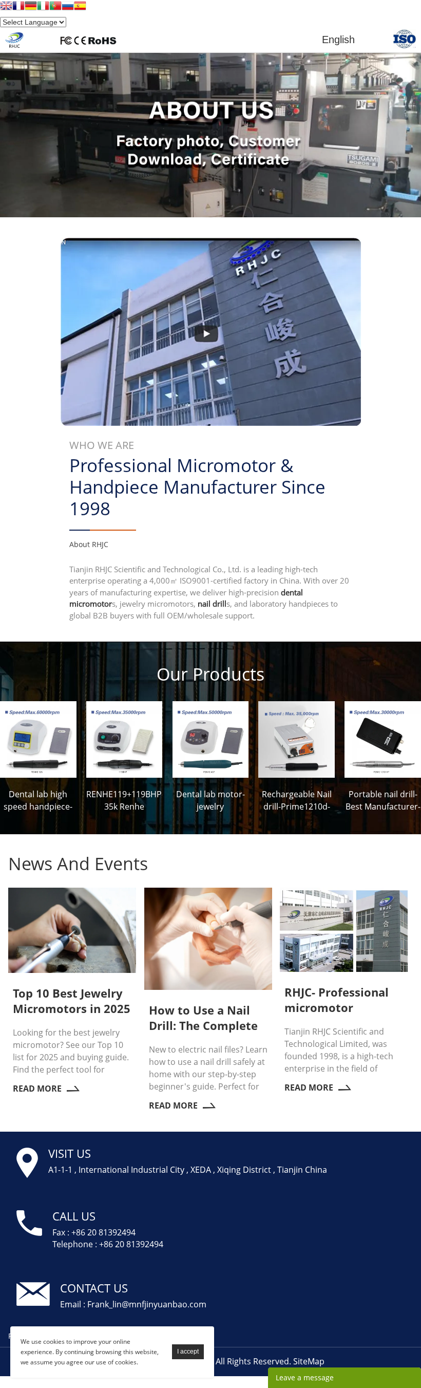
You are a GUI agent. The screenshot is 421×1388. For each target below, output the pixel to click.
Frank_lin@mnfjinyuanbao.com (146, 1304)
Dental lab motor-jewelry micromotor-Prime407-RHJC (210, 801)
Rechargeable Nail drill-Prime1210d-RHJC (297, 801)
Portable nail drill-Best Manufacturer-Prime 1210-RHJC (383, 801)
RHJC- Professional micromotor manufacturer (336, 999)
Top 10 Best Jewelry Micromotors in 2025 (71, 1000)
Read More (37, 1088)
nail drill (212, 603)
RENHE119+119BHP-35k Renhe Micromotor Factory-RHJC (124, 801)
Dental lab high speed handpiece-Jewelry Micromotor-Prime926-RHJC (38, 801)
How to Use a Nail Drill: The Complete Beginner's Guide (203, 1017)
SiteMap (308, 1361)
